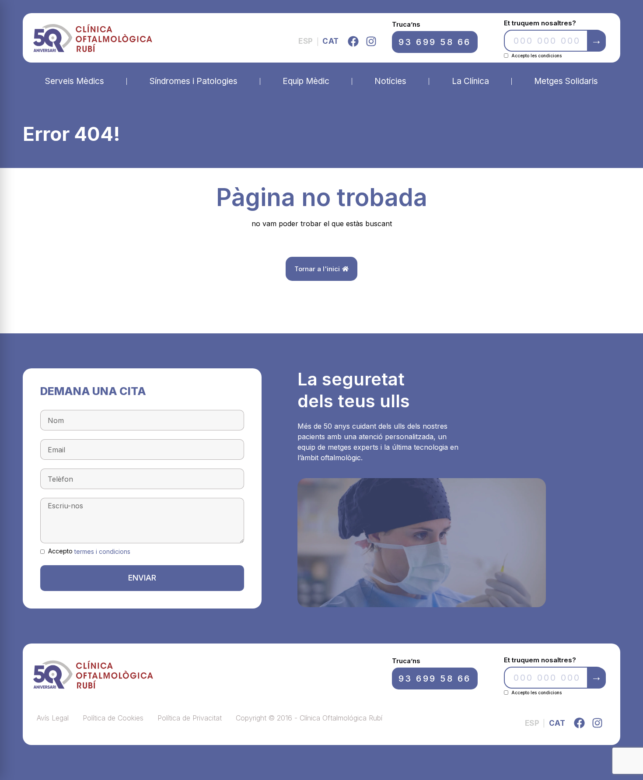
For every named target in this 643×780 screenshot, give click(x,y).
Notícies (390, 81)
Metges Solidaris (566, 81)
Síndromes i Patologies (194, 81)
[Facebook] (353, 41)
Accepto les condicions (536, 55)
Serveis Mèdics (74, 81)
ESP (305, 41)
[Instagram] (371, 41)
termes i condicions (102, 551)
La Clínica (470, 81)
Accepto (89, 551)
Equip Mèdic (306, 81)
